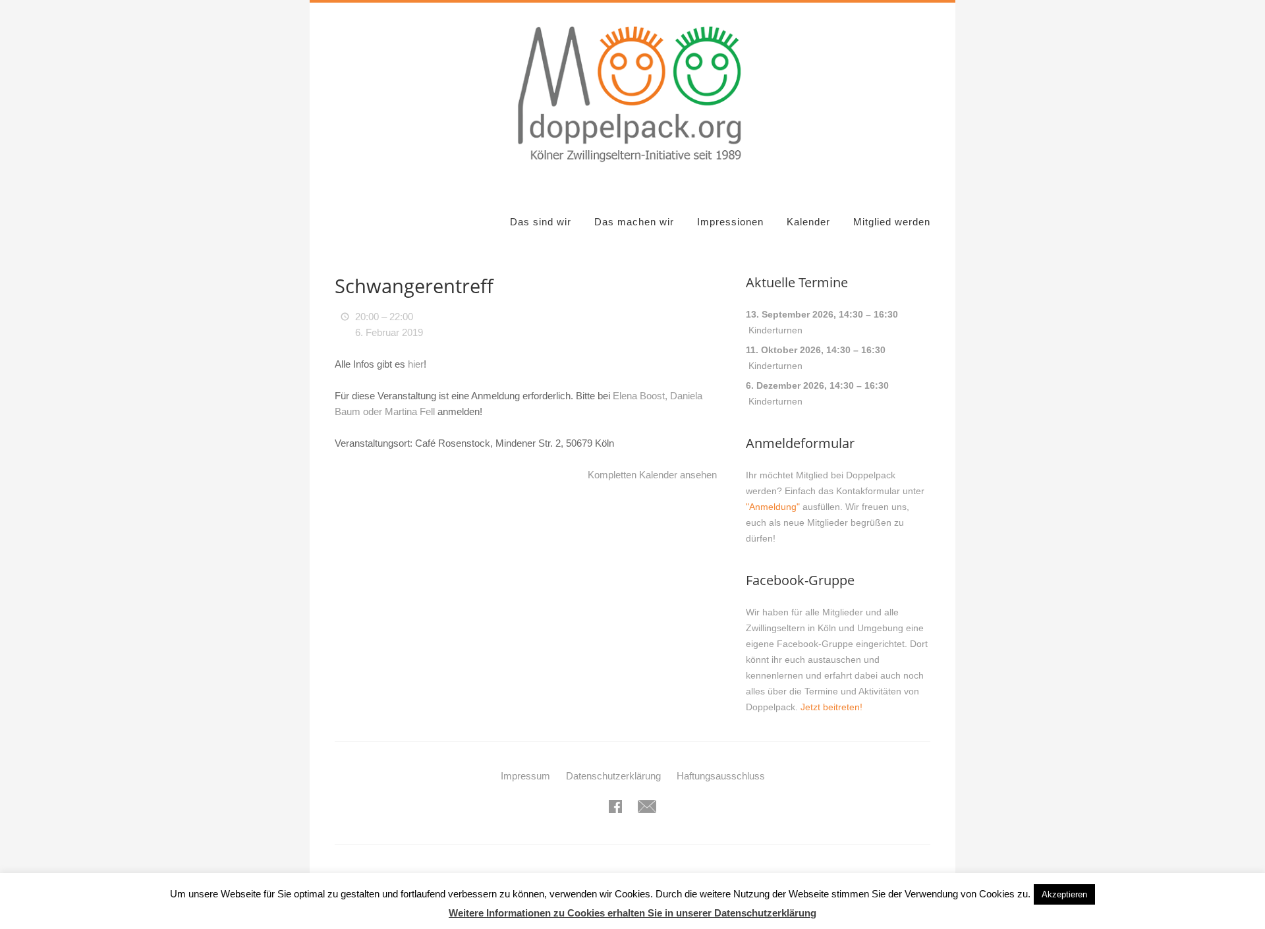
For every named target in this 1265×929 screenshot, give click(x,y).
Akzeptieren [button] (1064, 894)
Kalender (808, 221)
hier (416, 364)
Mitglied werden (891, 221)
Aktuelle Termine (797, 282)
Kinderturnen (775, 330)
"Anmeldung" (773, 506)
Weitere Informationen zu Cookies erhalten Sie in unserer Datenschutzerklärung (632, 912)
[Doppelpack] (632, 169)
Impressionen (730, 221)
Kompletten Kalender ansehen (652, 474)
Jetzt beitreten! (831, 707)
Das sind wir (540, 221)
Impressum (525, 775)
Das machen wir (634, 221)
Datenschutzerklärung (613, 775)
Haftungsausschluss (721, 775)
